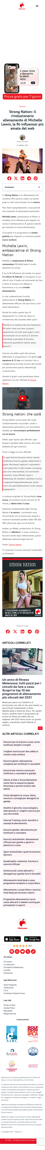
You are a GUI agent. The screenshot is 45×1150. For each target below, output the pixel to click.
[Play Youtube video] (22, 398)
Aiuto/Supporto (10, 985)
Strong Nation (15, 544)
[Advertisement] (22, 35)
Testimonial (9, 988)
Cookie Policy (9, 1008)
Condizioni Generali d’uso (14, 993)
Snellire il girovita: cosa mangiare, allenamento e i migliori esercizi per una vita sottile (21, 811)
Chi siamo (8, 962)
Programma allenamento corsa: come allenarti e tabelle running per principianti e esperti (21, 902)
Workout (22, 106)
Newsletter (8, 1011)
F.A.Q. (6, 990)
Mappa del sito (10, 1014)
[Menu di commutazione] (37, 6)
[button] (9, 178)
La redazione (9, 964)
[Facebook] (11, 951)
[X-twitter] (27, 951)
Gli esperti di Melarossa (13, 967)
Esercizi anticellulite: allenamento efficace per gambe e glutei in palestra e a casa (21, 842)
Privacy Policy (9, 1005)
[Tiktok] (33, 951)
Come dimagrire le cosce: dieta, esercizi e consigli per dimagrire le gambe (21, 798)
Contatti (7, 970)
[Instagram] (17, 951)
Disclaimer (8, 973)
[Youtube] (22, 951)
